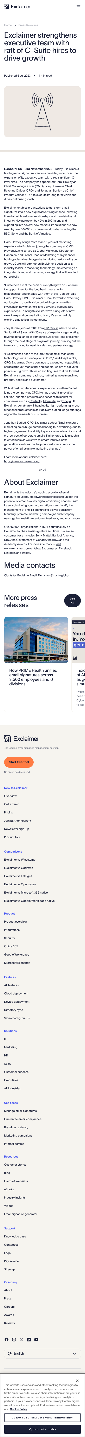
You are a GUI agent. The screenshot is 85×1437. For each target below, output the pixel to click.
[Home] (17, 6)
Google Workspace (16, 954)
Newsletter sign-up (16, 829)
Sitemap (9, 1269)
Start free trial (19, 762)
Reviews (9, 1323)
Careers (9, 1306)
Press (7, 1298)
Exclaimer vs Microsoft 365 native (26, 892)
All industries (12, 1088)
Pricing (8, 812)
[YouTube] (36, 1339)
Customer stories (15, 1164)
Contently (36, 401)
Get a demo (11, 804)
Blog (7, 1172)
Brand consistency (16, 1127)
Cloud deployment (16, 993)
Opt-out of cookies (42, 1429)
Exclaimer (70, 169)
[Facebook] (6, 1339)
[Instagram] (14, 1339)
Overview (10, 796)
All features (11, 985)
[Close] (77, 1380)
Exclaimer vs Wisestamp (19, 859)
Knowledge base (15, 1236)
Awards (9, 1315)
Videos (8, 1205)
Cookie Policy (18, 1409)
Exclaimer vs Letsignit (18, 876)
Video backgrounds (17, 1018)
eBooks (9, 1189)
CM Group (51, 328)
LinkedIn (9, 552)
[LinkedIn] (28, 1339)
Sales (7, 1063)
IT (5, 1039)
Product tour (12, 837)
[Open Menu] (78, 6)
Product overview (15, 921)
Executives (11, 1080)
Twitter (26, 552)
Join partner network (17, 820)
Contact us (11, 1244)
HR (6, 1055)
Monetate (49, 401)
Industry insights (15, 1197)
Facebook (65, 548)
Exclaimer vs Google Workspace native (29, 900)
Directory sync (13, 1010)
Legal (7, 1253)
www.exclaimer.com (17, 548)
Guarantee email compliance (22, 1119)
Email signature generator (20, 1214)
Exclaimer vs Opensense (20, 884)
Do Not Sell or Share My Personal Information (42, 1417)
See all (72, 601)
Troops (66, 401)
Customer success (16, 1072)
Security (9, 938)
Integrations (12, 929)
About (8, 1290)
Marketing (10, 1047)
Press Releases (28, 25)
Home (8, 25)
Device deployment (17, 1001)
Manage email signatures (20, 1110)
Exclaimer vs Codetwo (18, 867)
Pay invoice (11, 1261)
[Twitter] (21, 1339)
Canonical (11, 255)
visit (58, 544)
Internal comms (14, 1143)
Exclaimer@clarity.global (53, 575)
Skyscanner (67, 255)
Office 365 (11, 946)
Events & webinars (16, 1181)
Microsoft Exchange (17, 962)
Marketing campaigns (18, 1135)
